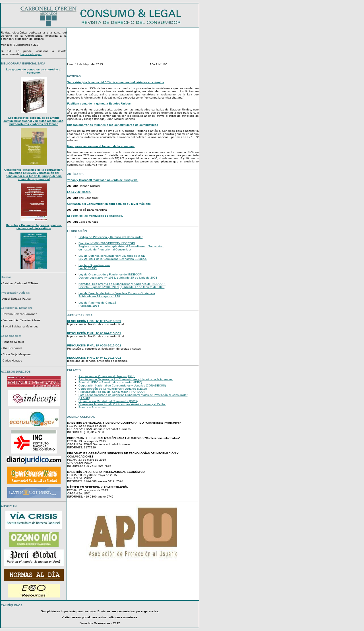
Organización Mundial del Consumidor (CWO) (108, 401)
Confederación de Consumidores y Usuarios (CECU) (112, 388)
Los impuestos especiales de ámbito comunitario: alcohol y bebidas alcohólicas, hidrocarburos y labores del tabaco (33, 121)
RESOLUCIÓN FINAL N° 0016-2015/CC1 (94, 333)
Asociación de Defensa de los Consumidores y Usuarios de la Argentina (125, 379)
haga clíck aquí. (31, 54)
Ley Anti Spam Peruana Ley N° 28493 (94, 267)
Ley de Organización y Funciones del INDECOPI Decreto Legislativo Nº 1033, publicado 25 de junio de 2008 (117, 276)
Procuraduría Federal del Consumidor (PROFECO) (111, 391)
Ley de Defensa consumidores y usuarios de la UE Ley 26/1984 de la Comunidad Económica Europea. (112, 257)
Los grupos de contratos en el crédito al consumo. (33, 71)
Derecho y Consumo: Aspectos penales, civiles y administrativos (34, 226)
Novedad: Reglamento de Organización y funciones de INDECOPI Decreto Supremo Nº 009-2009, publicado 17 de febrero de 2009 (122, 285)
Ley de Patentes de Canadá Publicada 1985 (97, 304)
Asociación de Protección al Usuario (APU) (106, 376)
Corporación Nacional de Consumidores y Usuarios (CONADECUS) (122, 385)
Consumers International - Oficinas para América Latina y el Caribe (122, 404)
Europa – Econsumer (92, 407)
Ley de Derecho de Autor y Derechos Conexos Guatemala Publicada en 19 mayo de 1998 (116, 295)
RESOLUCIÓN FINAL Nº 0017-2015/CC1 (94, 321)
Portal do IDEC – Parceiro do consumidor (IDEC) (110, 382)
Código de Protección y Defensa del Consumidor (110, 237)
